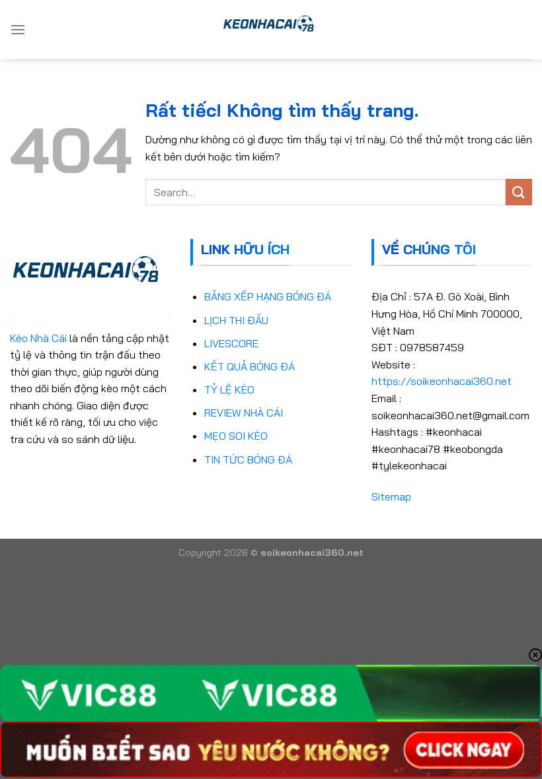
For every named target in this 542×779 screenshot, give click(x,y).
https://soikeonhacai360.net (441, 381)
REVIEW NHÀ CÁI (243, 412)
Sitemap (391, 496)
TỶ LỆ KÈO (229, 389)
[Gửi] (519, 192)
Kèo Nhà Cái (38, 338)
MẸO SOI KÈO (236, 435)
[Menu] (18, 29)
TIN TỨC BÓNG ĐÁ (248, 459)
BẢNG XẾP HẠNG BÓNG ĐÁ (267, 296)
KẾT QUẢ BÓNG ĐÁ (249, 366)
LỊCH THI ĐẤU (236, 320)
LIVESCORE (231, 343)
